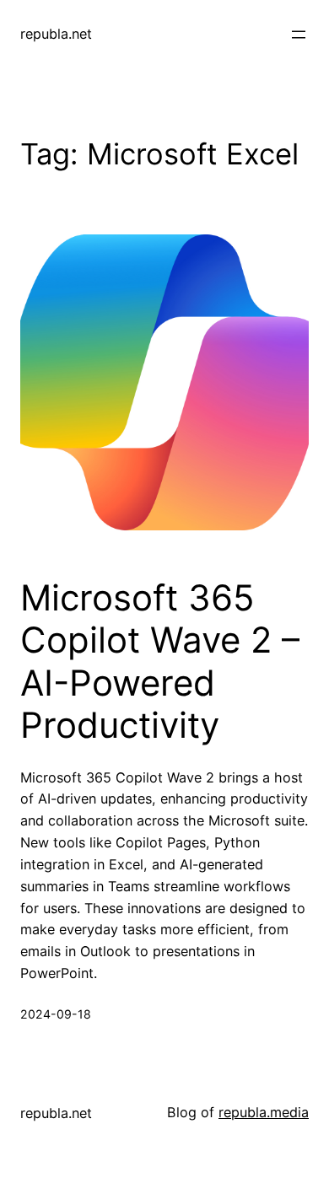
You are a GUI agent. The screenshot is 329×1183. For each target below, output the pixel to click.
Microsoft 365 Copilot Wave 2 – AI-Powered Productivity (159, 661)
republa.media (263, 1112)
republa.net (56, 33)
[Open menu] (299, 34)
